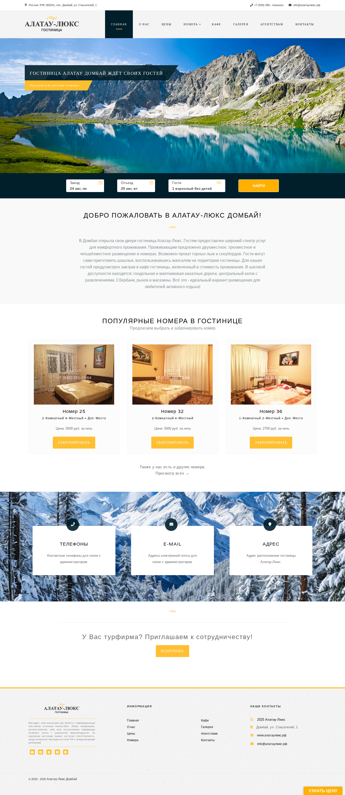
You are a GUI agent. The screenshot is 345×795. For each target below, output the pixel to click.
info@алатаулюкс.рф (306, 5)
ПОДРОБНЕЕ (172, 651)
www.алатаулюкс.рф (271, 735)
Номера (191, 24)
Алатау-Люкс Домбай (62, 779)
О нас (144, 24)
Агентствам (271, 24)
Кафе (216, 24)
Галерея (240, 24)
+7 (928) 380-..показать (269, 5)
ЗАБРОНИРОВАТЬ (74, 442)
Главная (119, 24)
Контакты (304, 24)
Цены (167, 24)
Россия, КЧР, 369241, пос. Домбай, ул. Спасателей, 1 (62, 5)
